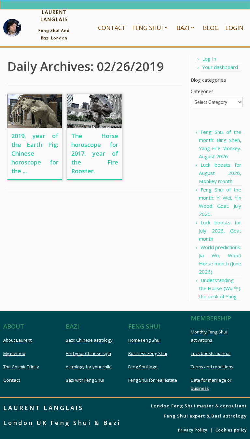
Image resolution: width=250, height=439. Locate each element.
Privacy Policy (192, 430)
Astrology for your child (89, 367)
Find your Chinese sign (88, 353)
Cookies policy (231, 430)
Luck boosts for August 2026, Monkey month (220, 173)
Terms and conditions (212, 367)
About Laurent (17, 340)
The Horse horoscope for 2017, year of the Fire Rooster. (94, 153)
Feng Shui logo (143, 367)
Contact (11, 380)
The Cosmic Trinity (21, 367)
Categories (202, 91)
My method (14, 353)
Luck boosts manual (210, 353)
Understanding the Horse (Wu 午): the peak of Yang (220, 288)
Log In (209, 58)
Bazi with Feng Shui (85, 380)
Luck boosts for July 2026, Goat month (220, 230)
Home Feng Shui (144, 340)
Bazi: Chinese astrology (89, 340)
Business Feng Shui (147, 353)
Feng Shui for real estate (152, 380)
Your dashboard (220, 67)
